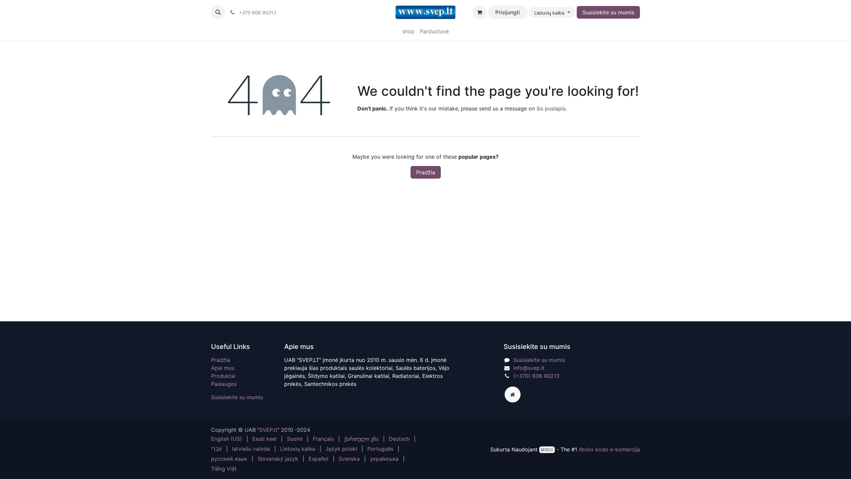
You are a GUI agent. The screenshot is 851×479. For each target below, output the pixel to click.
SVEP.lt (268, 429)
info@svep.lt (529, 368)
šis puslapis (551, 108)
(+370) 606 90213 (536, 376)
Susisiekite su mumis (608, 12)
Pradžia (425, 172)
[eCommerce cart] (480, 12)
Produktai (223, 376)
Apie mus (222, 368)
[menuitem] (408, 31)
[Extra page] (513, 394)
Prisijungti (507, 12)
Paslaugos (224, 384)
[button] (218, 12)
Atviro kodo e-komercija (609, 449)
